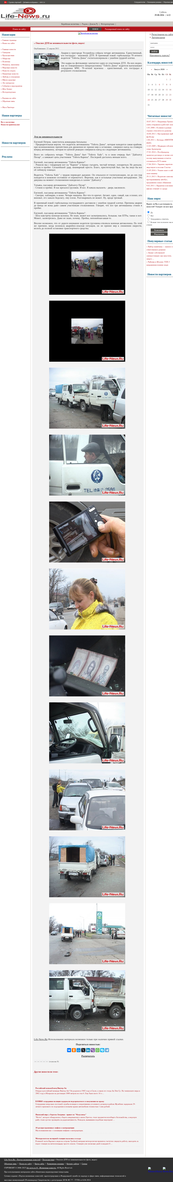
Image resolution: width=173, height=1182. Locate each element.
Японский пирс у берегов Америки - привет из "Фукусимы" (60, 1114)
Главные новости (9, 49)
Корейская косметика (70, 24)
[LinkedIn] (88, 1050)
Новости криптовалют (10, 124)
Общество (6, 58)
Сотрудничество (139, 2)
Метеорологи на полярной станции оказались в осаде (58, 1138)
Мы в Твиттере (8, 107)
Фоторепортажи (107, 24)
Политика (6, 61)
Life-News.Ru (40, 1039)
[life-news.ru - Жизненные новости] (25, 19)
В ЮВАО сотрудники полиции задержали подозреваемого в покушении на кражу (69, 1101)
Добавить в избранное (30, 2)
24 (149, 100)
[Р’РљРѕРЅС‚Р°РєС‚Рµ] (69, 1050)
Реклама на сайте (9, 98)
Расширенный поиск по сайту (117, 29)
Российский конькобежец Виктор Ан (50, 1088)
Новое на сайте (8, 43)
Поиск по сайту (25, 1163)
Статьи (84, 1163)
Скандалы (6, 52)
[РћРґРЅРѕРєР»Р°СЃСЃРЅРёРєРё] (74, 1050)
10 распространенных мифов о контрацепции (54, 1127)
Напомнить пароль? (160, 55)
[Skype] (102, 1050)
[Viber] (93, 1050)
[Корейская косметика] (88, 33)
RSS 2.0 (42, 2)
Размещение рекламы (154, 2)
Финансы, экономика (10, 64)
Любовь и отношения (11, 76)
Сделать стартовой (15, 2)
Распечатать (88, 1056)
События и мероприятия (12, 86)
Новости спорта (8, 70)
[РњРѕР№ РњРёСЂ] (79, 1050)
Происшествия (8, 55)
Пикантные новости (10, 73)
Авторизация (158, 37)
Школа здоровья (8, 79)
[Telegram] (107, 1050)
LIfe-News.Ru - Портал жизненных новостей (22, 1159)
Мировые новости (9, 67)
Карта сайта (39, 1163)
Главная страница (9, 40)
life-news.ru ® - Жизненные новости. (41, 1167)
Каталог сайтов (73, 1163)
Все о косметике (8, 122)
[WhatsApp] (97, 1050)
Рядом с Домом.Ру (90, 24)
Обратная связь (8, 101)
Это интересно (8, 83)
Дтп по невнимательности (48, 136)
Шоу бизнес (7, 89)
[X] (83, 1050)
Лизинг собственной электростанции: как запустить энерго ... (158, 255)
